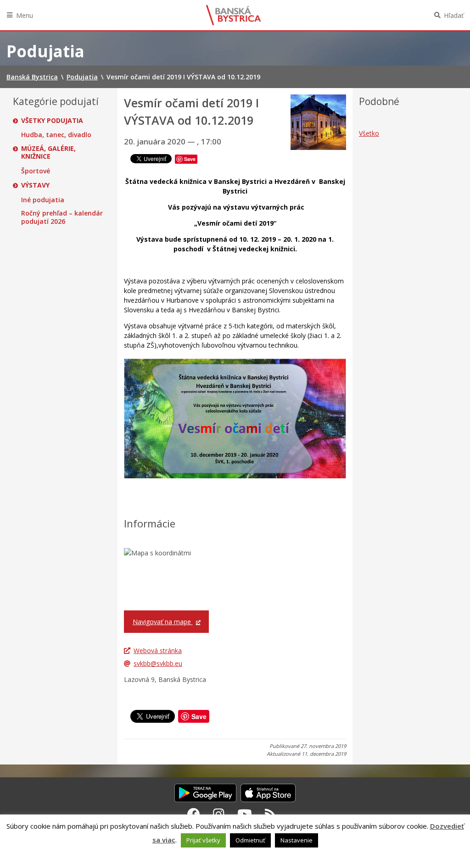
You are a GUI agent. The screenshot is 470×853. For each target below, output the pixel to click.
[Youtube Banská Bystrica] (244, 814)
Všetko (369, 133)
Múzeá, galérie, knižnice (48, 152)
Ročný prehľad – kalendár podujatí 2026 (62, 217)
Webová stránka (158, 650)
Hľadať (454, 15)
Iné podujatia (42, 200)
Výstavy (35, 185)
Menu (24, 15)
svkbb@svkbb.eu (158, 663)
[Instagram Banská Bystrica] (218, 814)
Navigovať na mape (163, 621)
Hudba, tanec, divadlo (56, 135)
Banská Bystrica (233, 15)
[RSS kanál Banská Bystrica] (270, 814)
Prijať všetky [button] (203, 840)
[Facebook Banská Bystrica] (193, 814)
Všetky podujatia (52, 120)
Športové (35, 171)
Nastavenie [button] (296, 840)
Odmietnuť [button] (250, 840)
